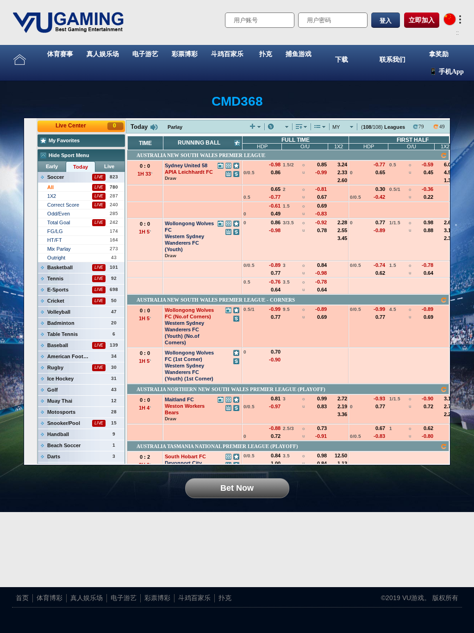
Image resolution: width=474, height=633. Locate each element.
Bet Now (237, 488)
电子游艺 (145, 54)
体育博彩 (49, 597)
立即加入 (422, 20)
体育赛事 (60, 54)
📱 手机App (446, 71)
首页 (22, 597)
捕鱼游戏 (299, 54)
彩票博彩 (185, 54)
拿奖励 (439, 54)
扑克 (265, 54)
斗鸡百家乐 (227, 54)
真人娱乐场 (103, 54)
